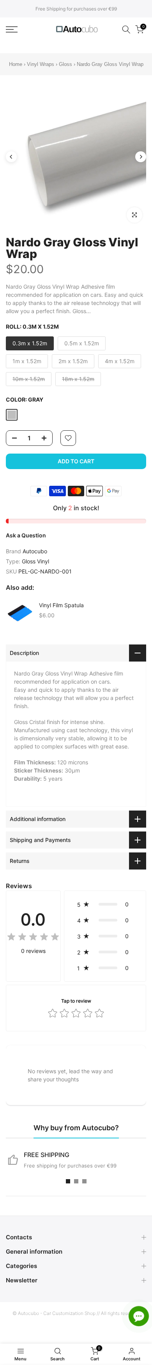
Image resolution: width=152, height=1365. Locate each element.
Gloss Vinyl (35, 561)
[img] (33, 938)
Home (15, 64)
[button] (105, 904)
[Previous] (11, 156)
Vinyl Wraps (40, 64)
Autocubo (35, 551)
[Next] (140, 156)
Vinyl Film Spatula (61, 605)
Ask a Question (26, 535)
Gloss (65, 64)
